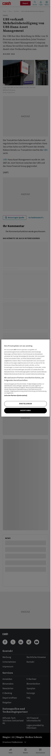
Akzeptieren (25, 410)
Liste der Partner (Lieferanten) (15, 395)
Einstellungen (25, 404)
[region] (25, 378)
